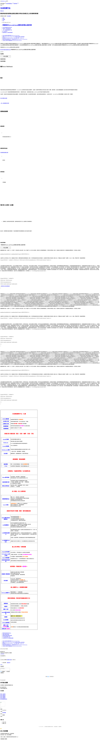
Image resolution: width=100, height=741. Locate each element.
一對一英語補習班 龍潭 (4, 103)
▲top (1, 664)
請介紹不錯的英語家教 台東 (5, 49)
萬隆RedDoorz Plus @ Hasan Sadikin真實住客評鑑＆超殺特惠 (13, 36)
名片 (3, 20)
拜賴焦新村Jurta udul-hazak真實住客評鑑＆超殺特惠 (17, 25)
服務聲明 (60, 726)
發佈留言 (2, 672)
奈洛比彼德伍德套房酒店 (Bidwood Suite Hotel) (10, 35)
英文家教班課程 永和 (6, 636)
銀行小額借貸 (2, 697)
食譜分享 (8, 662)
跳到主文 (2, 10)
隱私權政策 (56, 726)
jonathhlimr (2, 653)
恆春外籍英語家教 (5, 634)
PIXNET (42, 726)
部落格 (3, 19)
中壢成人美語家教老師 (6, 28)
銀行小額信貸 (2, 695)
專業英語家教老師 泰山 (6, 633)
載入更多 (2, 666)
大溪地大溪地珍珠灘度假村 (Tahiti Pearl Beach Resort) (12, 40)
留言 (10, 659)
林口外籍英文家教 (3, 98)
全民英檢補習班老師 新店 (7, 27)
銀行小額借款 (2, 696)
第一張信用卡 (5, 31)
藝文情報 (9, 16)
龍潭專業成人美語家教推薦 (7, 32)
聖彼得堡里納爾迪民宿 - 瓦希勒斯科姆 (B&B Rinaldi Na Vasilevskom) (14, 39)
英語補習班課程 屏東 (4, 152)
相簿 (3, 18)
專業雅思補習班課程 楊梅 (7, 635)
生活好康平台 (5, 8)
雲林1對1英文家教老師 (5, 286)
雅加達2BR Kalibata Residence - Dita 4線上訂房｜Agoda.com (13, 643)
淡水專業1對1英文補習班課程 (7, 638)
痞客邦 (8, 659)
